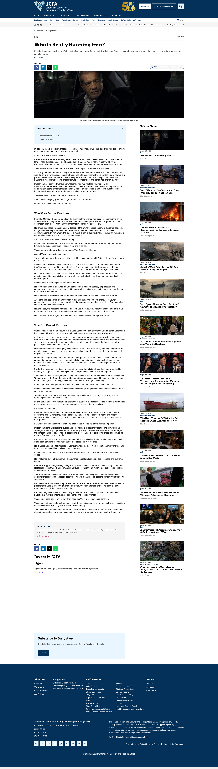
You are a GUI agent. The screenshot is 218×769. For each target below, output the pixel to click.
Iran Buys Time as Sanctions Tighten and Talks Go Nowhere (160, 342)
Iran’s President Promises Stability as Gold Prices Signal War (161, 531)
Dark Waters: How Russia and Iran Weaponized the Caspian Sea (159, 191)
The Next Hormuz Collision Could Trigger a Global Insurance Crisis (159, 419)
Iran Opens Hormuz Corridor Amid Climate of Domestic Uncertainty (159, 305)
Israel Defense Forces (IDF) (149, 564)
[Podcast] (73, 743)
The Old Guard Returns (48, 139)
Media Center (99, 15)
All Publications (44, 536)
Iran (36, 37)
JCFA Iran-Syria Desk (148, 236)
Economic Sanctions (147, 187)
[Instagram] (54, 743)
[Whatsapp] (85, 743)
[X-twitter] (42, 743)
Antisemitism (145, 376)
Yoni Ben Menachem (148, 498)
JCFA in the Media (82, 15)
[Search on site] (181, 6)
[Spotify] (79, 743)
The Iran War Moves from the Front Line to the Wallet (160, 456)
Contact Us (116, 15)
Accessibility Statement (173, 744)
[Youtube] (48, 743)
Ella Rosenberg (146, 196)
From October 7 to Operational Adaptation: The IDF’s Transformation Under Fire (161, 569)
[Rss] (67, 743)
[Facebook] (36, 743)
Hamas (142, 490)
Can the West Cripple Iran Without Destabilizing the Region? (159, 268)
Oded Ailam (38, 58)
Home (36, 15)
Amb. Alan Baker (146, 387)
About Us (47, 15)
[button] (36, 67)
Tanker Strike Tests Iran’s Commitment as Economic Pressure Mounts (160, 230)
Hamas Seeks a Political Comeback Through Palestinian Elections (159, 493)
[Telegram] (61, 743)
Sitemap (157, 744)
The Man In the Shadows (49, 136)
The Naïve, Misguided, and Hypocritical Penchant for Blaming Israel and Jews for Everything (160, 381)
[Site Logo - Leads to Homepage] (53, 6)
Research (63, 15)
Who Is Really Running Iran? (156, 155)
